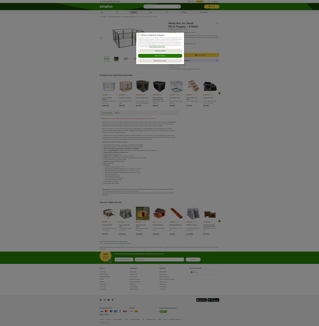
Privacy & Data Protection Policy (157, 46)
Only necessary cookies (160, 61)
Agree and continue (160, 56)
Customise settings (160, 51)
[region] (160, 48)
